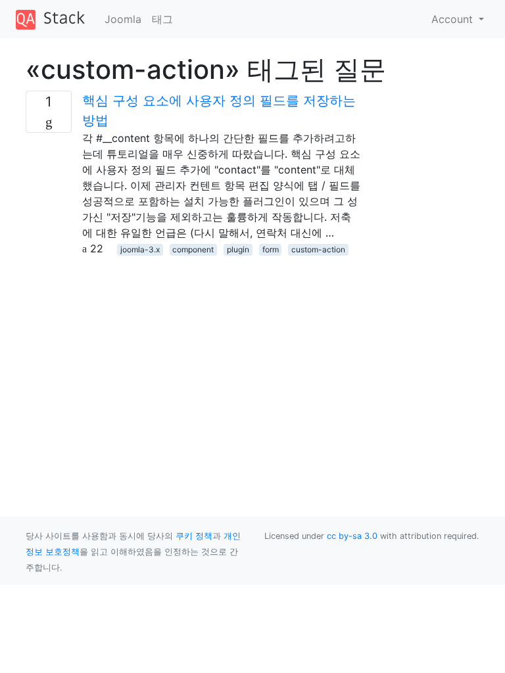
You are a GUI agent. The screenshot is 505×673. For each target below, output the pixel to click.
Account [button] (453, 19)
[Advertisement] (193, 348)
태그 (162, 19)
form (270, 249)
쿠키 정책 (194, 536)
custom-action (318, 249)
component (193, 249)
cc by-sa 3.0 (352, 536)
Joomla (123, 19)
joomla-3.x (140, 249)
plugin (238, 249)
